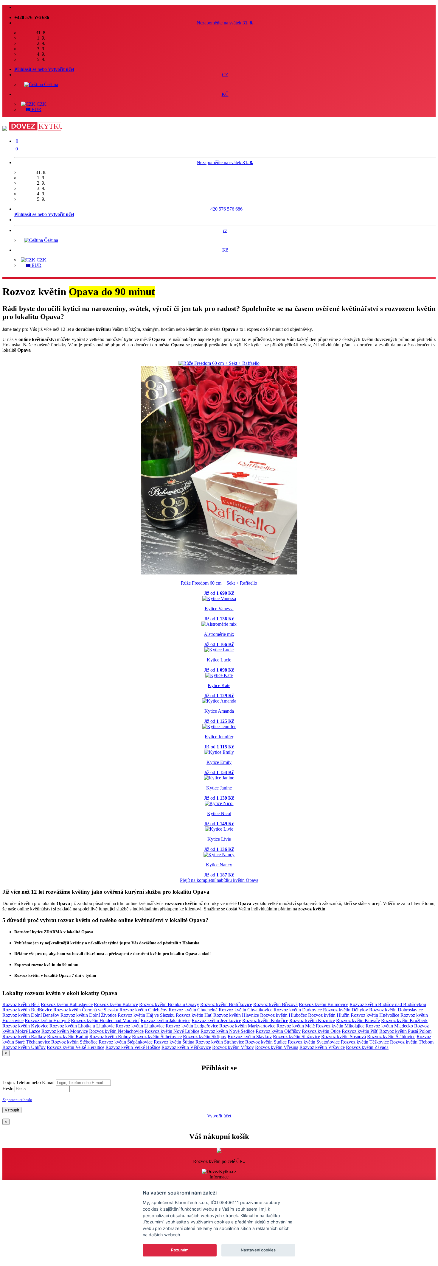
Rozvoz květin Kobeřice (265, 1020)
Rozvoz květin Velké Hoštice (132, 1047)
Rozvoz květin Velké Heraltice (75, 1047)
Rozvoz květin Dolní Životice (88, 1015)
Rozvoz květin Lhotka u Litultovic (81, 1025)
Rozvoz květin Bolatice (116, 1004)
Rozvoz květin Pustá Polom (405, 1031)
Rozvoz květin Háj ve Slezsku (146, 1015)
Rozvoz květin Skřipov (204, 1036)
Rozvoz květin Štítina (174, 1041)
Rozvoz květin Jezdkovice (216, 1020)
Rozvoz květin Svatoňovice (314, 1041)
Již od (219, 593)
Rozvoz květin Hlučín (329, 1015)
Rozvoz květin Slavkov (250, 1036)
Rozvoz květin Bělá (21, 1004)
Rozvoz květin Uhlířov (24, 1047)
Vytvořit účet (219, 1115)
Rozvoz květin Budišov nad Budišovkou (388, 1004)
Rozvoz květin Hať (194, 1015)
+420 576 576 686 (225, 208)
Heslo (7, 1088)
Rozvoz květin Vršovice (322, 1047)
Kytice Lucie (219, 659)
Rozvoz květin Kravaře (358, 1020)
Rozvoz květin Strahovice (219, 1041)
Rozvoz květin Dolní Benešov (30, 1015)
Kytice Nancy (219, 864)
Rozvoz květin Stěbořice (74, 1041)
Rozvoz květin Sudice (266, 1041)
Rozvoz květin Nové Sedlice (227, 1031)
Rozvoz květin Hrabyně (47, 1020)
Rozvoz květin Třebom (412, 1041)
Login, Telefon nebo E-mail (28, 1082)
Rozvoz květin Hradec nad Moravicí (105, 1020)
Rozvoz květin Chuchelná (193, 1009)
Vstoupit (12, 1110)
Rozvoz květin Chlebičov (143, 1009)
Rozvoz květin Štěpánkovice (126, 1041)
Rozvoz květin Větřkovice (186, 1047)
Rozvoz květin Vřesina (276, 1047)
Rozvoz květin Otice (321, 1031)
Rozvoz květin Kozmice (312, 1020)
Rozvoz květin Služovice (296, 1036)
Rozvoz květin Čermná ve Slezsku (85, 1009)
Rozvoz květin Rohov (110, 1036)
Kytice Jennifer (219, 736)
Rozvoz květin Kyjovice (25, 1025)
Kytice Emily (219, 762)
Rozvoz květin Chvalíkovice (245, 1009)
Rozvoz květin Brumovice (323, 1004)
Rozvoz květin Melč (296, 1025)
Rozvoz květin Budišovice (27, 1009)
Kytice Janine (219, 787)
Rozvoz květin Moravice (64, 1031)
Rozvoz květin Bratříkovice (226, 1004)
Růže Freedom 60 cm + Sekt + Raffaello (219, 582)
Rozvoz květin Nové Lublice (172, 1031)
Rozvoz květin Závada (367, 1047)
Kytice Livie (219, 839)
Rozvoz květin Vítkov (233, 1047)
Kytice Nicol (219, 813)
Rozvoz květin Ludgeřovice (192, 1025)
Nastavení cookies (258, 1250)
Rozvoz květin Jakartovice (165, 1020)
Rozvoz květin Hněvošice (375, 1015)
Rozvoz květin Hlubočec (283, 1015)
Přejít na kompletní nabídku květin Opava (219, 880)
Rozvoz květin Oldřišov (278, 1031)
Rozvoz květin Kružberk (404, 1020)
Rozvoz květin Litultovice (140, 1025)
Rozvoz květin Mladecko (389, 1025)
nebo (44, 69)
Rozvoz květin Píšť (360, 1031)
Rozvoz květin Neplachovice (116, 1031)
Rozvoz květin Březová (275, 1004)
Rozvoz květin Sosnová (343, 1036)
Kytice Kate (219, 685)
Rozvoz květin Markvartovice (247, 1025)
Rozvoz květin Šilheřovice (157, 1036)
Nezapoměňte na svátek (225, 22)
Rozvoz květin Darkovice (298, 1009)
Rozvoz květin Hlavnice (236, 1015)
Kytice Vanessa (219, 608)
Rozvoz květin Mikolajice (340, 1025)
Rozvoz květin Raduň (67, 1036)
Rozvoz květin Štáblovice (391, 1036)
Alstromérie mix (219, 634)
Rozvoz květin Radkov (24, 1036)
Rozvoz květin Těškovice (365, 1041)
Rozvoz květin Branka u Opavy (169, 1004)
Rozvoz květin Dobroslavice (396, 1009)
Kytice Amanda (219, 711)
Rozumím (180, 1250)
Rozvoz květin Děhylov (345, 1009)
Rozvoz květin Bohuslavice (67, 1004)
